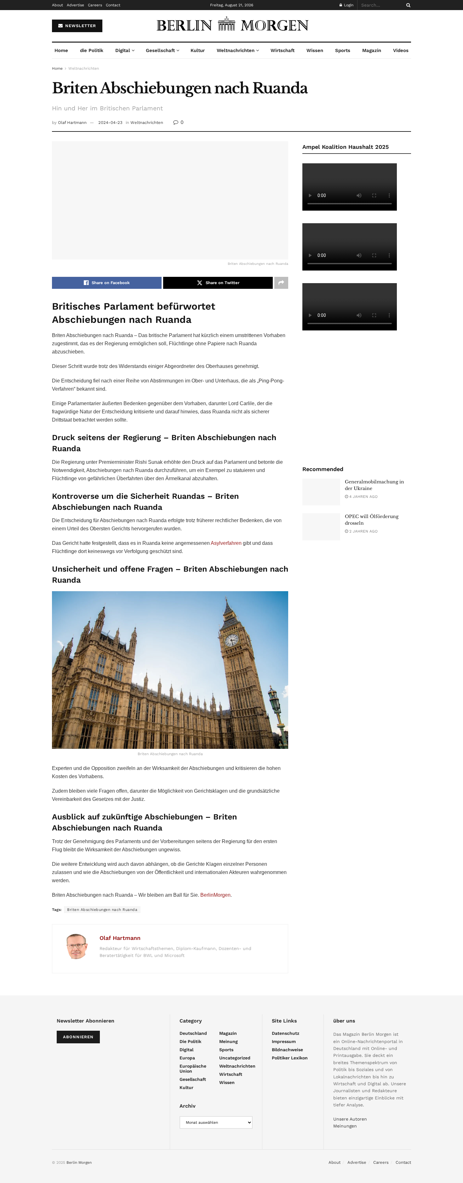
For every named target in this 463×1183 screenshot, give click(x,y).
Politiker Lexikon (290, 1057)
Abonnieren (78, 1036)
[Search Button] (407, 5)
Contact (113, 5)
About (57, 5)
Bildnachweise (287, 1049)
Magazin (371, 50)
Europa (187, 1057)
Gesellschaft (160, 50)
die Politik (91, 50)
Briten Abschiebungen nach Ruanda (102, 909)
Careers (95, 5)
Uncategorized (234, 1057)
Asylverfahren (226, 543)
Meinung (228, 1041)
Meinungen (345, 1125)
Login (348, 5)
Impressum (284, 1041)
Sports (342, 50)
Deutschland (193, 1033)
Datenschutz (285, 1033)
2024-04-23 (110, 122)
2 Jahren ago (363, 531)
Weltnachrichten (235, 50)
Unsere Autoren (350, 1119)
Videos (401, 50)
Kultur (198, 50)
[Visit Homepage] (231, 26)
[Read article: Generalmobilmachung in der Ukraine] (321, 492)
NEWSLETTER (80, 25)
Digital (122, 50)
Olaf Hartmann (72, 122)
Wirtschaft (282, 50)
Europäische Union (193, 1069)
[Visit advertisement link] (356, 397)
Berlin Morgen (79, 1162)
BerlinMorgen (215, 895)
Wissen (314, 50)
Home (61, 50)
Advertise (75, 5)
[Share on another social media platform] (281, 283)
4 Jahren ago (363, 496)
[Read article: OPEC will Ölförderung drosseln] (321, 526)
